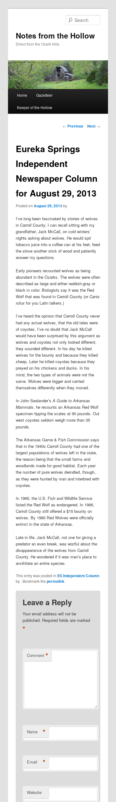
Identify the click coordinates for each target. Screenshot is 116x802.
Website (34, 792)
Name (36, 732)
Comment (37, 655)
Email (36, 762)
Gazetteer (44, 95)
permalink (55, 581)
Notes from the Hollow (55, 35)
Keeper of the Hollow (34, 107)
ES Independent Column (78, 575)
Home (22, 95)
